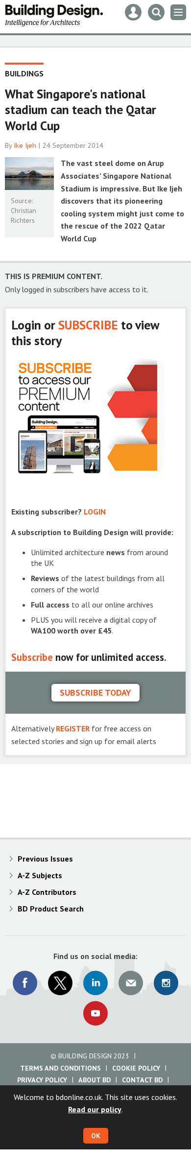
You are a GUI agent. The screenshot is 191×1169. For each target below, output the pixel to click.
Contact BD (142, 1079)
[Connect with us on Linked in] (95, 983)
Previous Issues (45, 859)
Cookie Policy (136, 1068)
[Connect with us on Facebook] (25, 983)
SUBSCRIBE (88, 325)
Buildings (24, 73)
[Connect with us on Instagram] (166, 983)
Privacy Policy (42, 1079)
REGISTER (73, 728)
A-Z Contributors (47, 892)
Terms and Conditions (60, 1068)
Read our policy (94, 1109)
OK (95, 1135)
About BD (94, 1079)
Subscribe (32, 657)
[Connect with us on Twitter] (60, 983)
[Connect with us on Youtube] (95, 1013)
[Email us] (130, 983)
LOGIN (95, 511)
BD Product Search (51, 908)
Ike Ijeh (25, 145)
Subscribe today (95, 692)
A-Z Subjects (40, 875)
